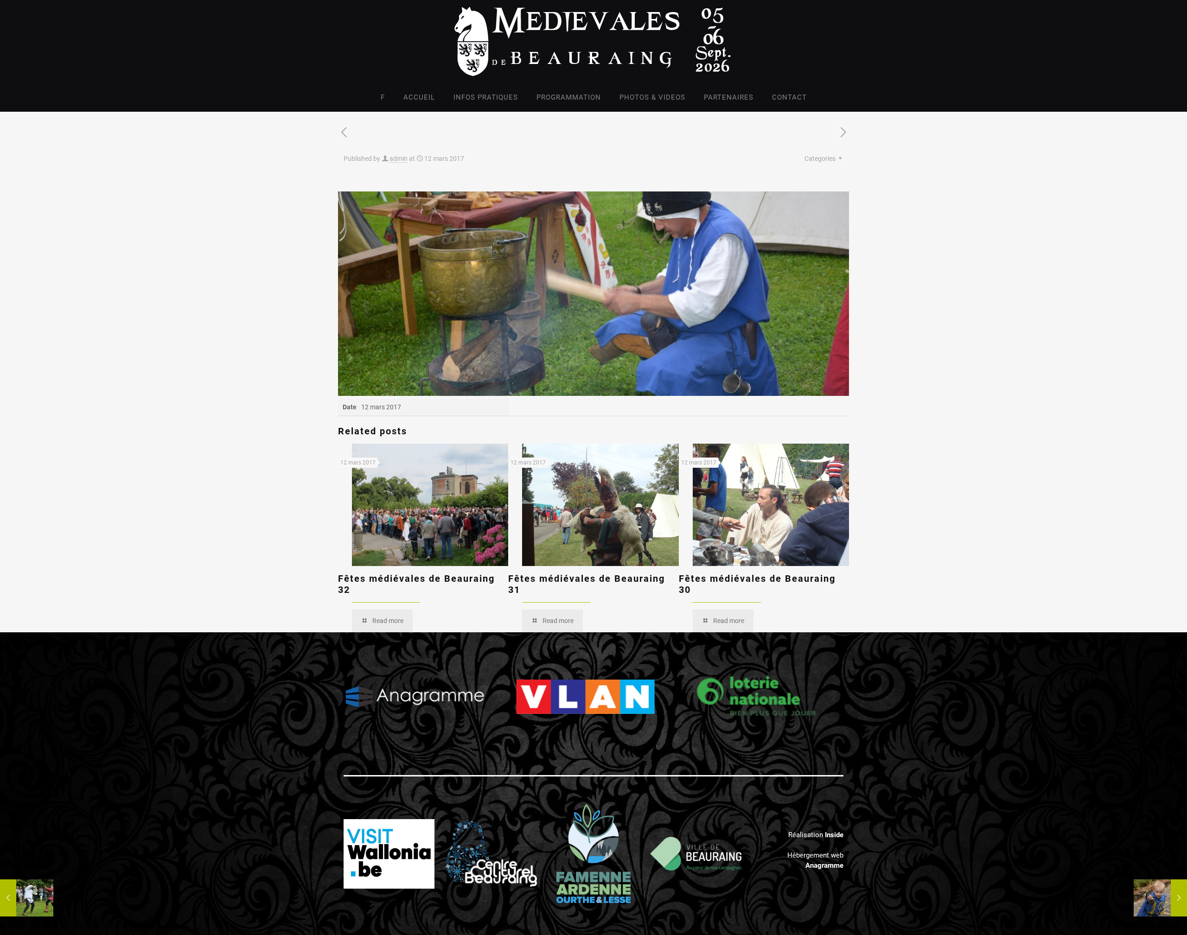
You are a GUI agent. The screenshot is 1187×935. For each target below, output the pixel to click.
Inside (834, 835)
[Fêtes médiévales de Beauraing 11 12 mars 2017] (1160, 897)
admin (398, 158)
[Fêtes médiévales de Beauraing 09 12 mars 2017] (26, 897)
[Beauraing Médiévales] (593, 41)
